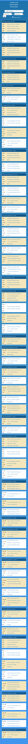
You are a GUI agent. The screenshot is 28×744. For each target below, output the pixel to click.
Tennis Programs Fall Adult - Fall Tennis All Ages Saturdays (14, 132)
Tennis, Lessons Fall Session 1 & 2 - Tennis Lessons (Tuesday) (14, 341)
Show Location (17, 17)
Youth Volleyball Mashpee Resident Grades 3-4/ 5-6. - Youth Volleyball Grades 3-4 (13, 486)
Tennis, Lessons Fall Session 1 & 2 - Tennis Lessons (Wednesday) (14, 201)
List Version (15, 6)
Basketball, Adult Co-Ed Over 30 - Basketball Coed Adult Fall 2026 (13, 631)
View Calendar (14, 4)
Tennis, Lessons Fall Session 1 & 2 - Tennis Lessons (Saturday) (14, 143)
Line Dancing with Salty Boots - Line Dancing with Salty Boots (13, 399)
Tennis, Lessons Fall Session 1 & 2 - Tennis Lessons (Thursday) (14, 241)
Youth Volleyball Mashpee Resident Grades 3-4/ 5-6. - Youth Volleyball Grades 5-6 (13, 512)
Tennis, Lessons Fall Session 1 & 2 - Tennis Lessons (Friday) (14, 90)
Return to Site (14, 2)
